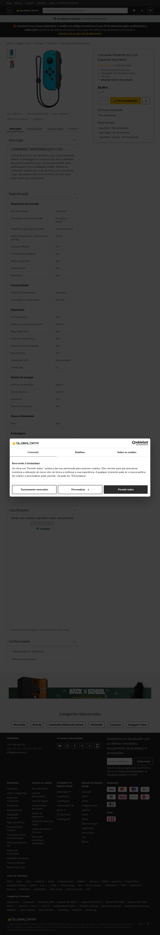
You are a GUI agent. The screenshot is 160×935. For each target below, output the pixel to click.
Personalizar (78, 489)
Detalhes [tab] (80, 452)
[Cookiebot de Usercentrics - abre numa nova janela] (134, 443)
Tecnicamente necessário (34, 489)
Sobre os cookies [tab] (127, 452)
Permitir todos (126, 489)
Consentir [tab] (33, 452)
